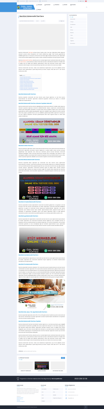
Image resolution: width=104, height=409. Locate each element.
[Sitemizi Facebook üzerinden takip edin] (78, 1)
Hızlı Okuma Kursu (20, 397)
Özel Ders (30, 52)
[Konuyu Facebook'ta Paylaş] (60, 21)
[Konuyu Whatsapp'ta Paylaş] (63, 21)
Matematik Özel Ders (27, 60)
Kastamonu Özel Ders (58, 370)
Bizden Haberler (26, 17)
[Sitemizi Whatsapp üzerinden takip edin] (83, 1)
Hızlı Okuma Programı (21, 401)
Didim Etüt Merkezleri (26, 370)
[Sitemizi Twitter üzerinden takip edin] (80, 1)
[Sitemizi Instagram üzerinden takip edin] (81, 1)
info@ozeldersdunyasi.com (33, 1)
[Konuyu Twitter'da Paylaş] (61, 21)
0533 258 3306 (44, 1)
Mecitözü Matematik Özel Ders (29, 351)
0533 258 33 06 (81, 379)
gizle (23, 75)
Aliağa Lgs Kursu (42, 370)
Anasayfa (21, 17)
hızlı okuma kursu (22, 61)
